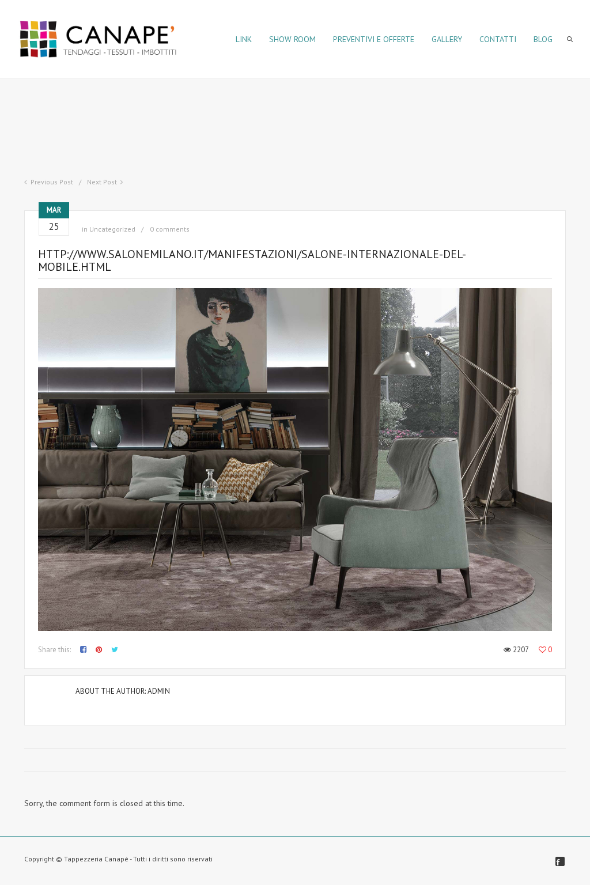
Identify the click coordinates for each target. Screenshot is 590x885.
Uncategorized (112, 229)
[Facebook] (560, 861)
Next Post (102, 181)
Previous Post (52, 181)
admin (159, 691)
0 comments (170, 229)
